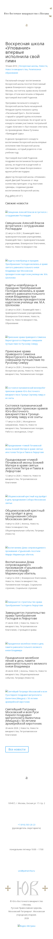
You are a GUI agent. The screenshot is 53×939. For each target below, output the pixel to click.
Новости (43, 66)
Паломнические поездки (31, 374)
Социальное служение (26, 588)
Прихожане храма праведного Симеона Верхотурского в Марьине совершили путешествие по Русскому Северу (25, 357)
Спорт (30, 431)
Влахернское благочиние (33, 243)
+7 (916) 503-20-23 (26, 824)
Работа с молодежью (15, 431)
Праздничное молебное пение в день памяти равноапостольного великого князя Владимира (26, 662)
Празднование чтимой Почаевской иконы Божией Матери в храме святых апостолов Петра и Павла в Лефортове (24, 465)
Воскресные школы (28, 66)
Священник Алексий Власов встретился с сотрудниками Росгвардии (24, 226)
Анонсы (25, 523)
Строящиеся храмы (27, 629)
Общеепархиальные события (19, 530)
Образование (11, 323)
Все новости (16, 749)
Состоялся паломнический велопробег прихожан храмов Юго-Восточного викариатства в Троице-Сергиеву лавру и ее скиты (26, 411)
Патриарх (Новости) (24, 677)
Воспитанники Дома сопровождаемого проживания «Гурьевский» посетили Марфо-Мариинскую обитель (24, 567)
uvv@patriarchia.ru (26, 870)
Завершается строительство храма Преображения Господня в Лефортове (25, 615)
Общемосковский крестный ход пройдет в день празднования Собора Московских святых (24, 515)
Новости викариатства (16, 69)
